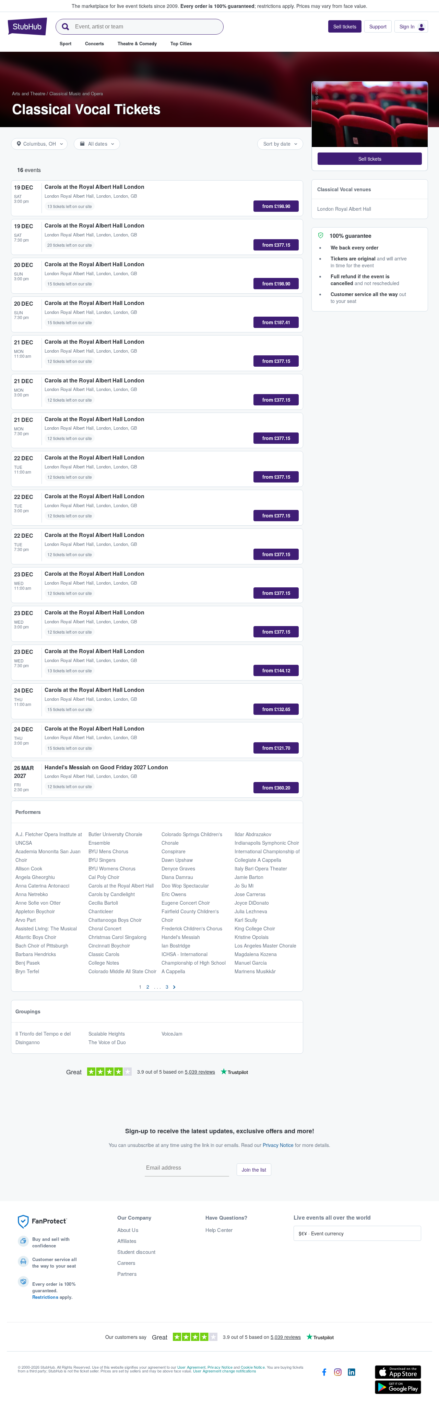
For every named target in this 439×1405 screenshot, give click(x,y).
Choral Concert (104, 928)
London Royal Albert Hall (344, 208)
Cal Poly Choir (103, 876)
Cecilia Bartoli (103, 902)
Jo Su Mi (244, 885)
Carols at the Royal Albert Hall (121, 885)
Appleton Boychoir (35, 911)
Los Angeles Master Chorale (265, 945)
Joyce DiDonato (252, 902)
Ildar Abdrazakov (253, 834)
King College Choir (255, 928)
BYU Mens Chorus (108, 851)
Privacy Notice (278, 1144)
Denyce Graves (178, 868)
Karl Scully (246, 919)
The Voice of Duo (107, 1042)
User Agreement (191, 1367)
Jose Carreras (250, 894)
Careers (126, 1263)
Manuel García (251, 962)
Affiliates (127, 1241)
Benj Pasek (27, 962)
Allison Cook (28, 868)
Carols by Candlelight (111, 894)
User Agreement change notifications (224, 1370)
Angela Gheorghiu (35, 876)
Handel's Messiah (181, 936)
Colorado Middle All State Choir (122, 971)
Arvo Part (25, 919)
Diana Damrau (177, 876)
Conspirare (174, 851)
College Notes (103, 962)
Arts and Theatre (28, 93)
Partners (127, 1273)
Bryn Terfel (27, 971)
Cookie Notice (253, 1367)
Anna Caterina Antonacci (42, 885)
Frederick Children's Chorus (192, 928)
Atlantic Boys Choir (35, 936)
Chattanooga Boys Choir (115, 919)
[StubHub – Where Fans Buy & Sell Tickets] (27, 26)
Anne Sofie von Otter (38, 902)
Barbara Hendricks (35, 954)
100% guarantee (350, 235)
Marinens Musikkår (255, 971)
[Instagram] (338, 1381)
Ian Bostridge (176, 945)
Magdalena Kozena (256, 954)
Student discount (136, 1252)
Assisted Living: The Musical (46, 928)
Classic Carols (103, 954)
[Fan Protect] (42, 1222)
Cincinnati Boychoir (109, 945)
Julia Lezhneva (251, 911)
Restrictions (45, 1297)
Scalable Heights (106, 1033)
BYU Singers (102, 859)
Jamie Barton (249, 876)
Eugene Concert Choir (186, 902)
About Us (128, 1230)
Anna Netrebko (31, 894)
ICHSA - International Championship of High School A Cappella (194, 963)
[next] (174, 986)
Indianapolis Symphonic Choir (267, 842)
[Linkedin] (351, 1381)
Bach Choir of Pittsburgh (41, 945)
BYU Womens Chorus (111, 868)
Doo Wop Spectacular (185, 885)
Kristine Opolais (252, 936)
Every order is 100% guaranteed (237, 5)
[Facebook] (324, 1381)
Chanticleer (100, 911)
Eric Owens (174, 894)
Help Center (219, 1230)
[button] (370, 158)
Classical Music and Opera (76, 93)
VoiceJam (172, 1033)
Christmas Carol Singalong (117, 936)
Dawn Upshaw (177, 859)
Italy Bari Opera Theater (261, 868)
